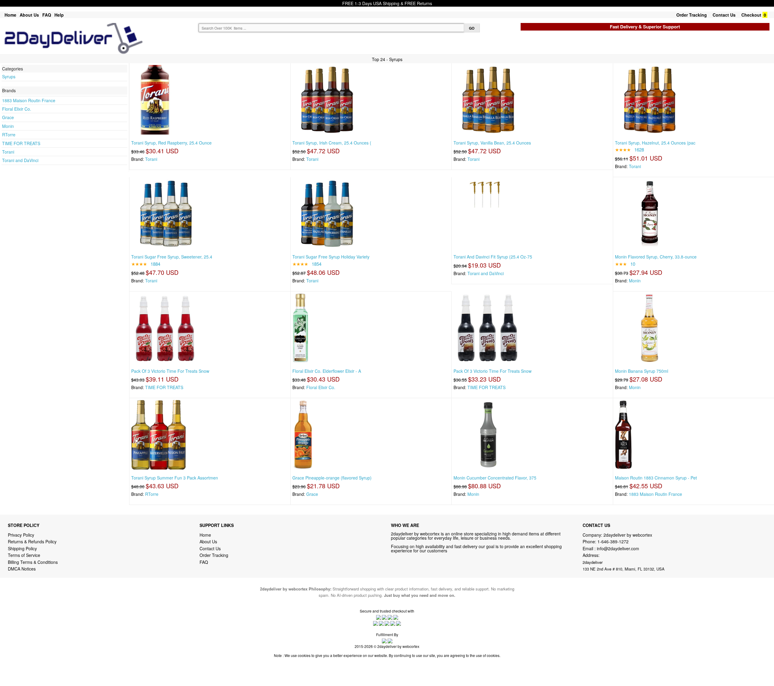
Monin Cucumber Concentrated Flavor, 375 (495, 478)
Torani (8, 152)
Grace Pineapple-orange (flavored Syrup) (332, 478)
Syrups (8, 76)
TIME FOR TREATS (21, 143)
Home (10, 15)
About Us (29, 15)
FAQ (46, 15)
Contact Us (724, 15)
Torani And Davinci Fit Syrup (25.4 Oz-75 (493, 257)
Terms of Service (24, 555)
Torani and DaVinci (20, 160)
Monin (8, 126)
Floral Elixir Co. (16, 109)
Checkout (751, 15)
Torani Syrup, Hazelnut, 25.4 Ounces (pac (655, 143)
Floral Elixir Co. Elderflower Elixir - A (326, 371)
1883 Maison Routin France (28, 100)
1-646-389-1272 (613, 541)
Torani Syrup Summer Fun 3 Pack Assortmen (174, 478)
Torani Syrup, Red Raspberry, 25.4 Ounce (171, 143)
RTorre (8, 135)
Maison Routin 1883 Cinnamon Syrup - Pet (656, 478)
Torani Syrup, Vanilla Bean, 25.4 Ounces (492, 143)
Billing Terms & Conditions (33, 562)
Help (59, 15)
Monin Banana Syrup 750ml (641, 371)
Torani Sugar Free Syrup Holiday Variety (330, 257)
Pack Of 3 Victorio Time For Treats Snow (170, 371)
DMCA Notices (22, 569)
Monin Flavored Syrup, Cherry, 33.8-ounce (656, 257)
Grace (8, 117)
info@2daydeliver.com (618, 548)
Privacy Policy (21, 535)
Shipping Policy (23, 548)
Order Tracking (691, 15)
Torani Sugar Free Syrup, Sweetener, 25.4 (171, 257)
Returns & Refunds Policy (32, 541)
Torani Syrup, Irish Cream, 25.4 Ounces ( (331, 143)
